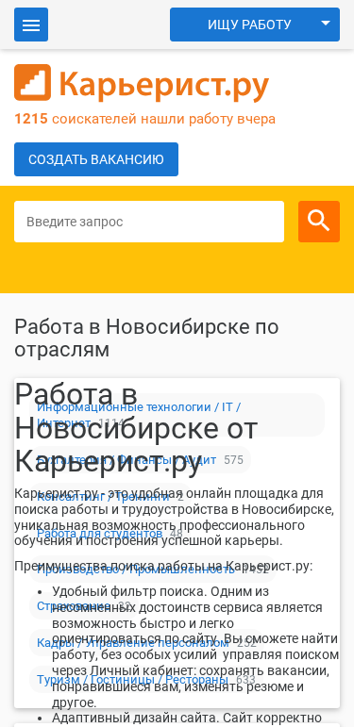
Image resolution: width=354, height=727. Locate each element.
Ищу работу (250, 24)
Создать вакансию (96, 159)
